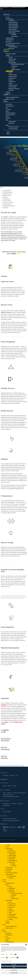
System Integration (7, 204)
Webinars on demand (7, 811)
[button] (13, 299)
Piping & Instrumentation (13, 860)
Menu (1, 187)
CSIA (6, 827)
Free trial (7, 846)
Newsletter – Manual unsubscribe (19, 792)
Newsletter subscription (10, 941)
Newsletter (9, 792)
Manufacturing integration (13, 917)
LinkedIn (4, 785)
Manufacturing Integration (9, 205)
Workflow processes (12, 905)
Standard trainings (12, 891)
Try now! (4, 879)
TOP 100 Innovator (9, 934)
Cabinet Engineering (12, 853)
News (7, 936)
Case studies (13, 803)
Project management (12, 903)
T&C (17, 775)
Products (8, 844)
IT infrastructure (6, 198)
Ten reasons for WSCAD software (12, 872)
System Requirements (12, 876)
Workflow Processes (7, 193)
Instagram (15, 785)
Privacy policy (12, 775)
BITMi (5, 830)
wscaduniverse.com (9, 867)
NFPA (24, 827)
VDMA (13, 827)
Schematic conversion (12, 914)
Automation (5, 207)
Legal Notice (5, 775)
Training (10, 912)
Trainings (7, 884)
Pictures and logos (6, 805)
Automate (7, 921)
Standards (5, 197)
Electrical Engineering (12, 855)
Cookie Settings (3, 779)
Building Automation (12, 851)
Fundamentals (13, 895)
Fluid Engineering (12, 858)
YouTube (9, 785)
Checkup (10, 902)
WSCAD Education (9, 869)
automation (3, 704)
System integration (12, 915)
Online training (11, 889)
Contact (4, 792)
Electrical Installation (12, 857)
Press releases (19, 803)
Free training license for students (9, 818)
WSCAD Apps (8, 870)
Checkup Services (7, 190)
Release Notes (11, 877)
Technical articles (6, 803)
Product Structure (7, 195)
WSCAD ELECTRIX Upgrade (16, 893)
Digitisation (8, 922)
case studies (5, 722)
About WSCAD (8, 933)
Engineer (13, 896)
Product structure (11, 907)
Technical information (9, 874)
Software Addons (12, 862)
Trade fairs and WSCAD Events (11, 926)
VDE (19, 827)
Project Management (7, 192)
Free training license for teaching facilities (11, 820)
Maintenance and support (10, 883)
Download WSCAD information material (11, 796)
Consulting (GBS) (9, 900)
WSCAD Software (9, 848)
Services (4, 881)
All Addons (13, 863)
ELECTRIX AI (11, 850)
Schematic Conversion (8, 202)
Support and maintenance (8, 794)
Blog (4, 929)
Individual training (12, 888)
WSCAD (4, 931)
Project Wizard (14, 865)
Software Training (7, 200)
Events (4, 924)
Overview (10, 886)
